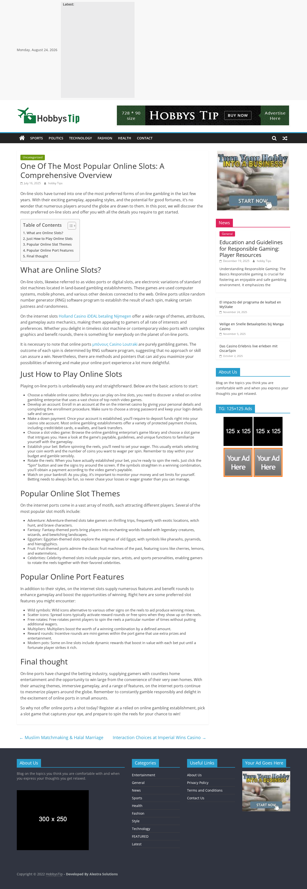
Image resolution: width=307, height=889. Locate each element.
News (136, 790)
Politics (56, 138)
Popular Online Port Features (50, 250)
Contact (145, 138)
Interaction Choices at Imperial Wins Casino (159, 737)
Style (136, 821)
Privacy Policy (197, 782)
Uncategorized (32, 157)
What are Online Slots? (45, 233)
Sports (36, 138)
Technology (80, 138)
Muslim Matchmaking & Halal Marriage (61, 737)
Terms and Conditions (205, 790)
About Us (194, 775)
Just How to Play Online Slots (50, 238)
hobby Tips (55, 183)
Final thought (37, 256)
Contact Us (195, 798)
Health (124, 138)
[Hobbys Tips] (22, 138)
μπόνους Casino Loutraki (114, 344)
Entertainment (143, 775)
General (227, 234)
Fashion (105, 138)
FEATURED (140, 836)
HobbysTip (54, 874)
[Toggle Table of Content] (69, 226)
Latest (137, 844)
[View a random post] (285, 138)
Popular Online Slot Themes (49, 244)
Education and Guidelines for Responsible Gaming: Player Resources (251, 248)
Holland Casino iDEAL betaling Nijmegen (95, 316)
